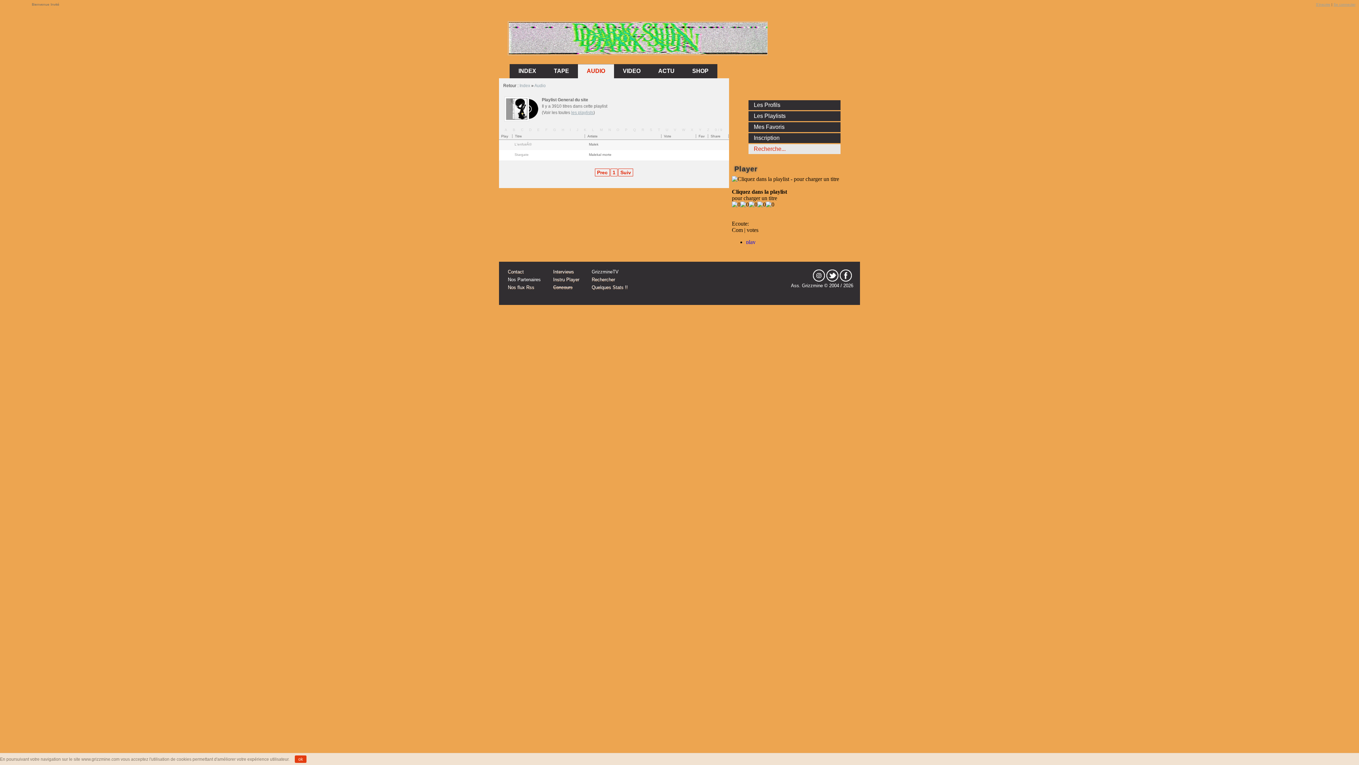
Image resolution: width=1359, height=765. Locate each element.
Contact (516, 271)
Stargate (522, 155)
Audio (596, 71)
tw (832, 276)
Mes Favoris (769, 127)
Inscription (767, 138)
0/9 (719, 130)
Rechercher (603, 279)
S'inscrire (1323, 4)
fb (846, 276)
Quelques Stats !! (610, 287)
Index (525, 85)
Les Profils (767, 105)
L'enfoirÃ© (523, 144)
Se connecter (1344, 4)
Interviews (563, 271)
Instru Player (566, 279)
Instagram (819, 276)
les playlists (582, 112)
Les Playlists (770, 116)
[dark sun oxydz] (638, 52)
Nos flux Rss (521, 287)
